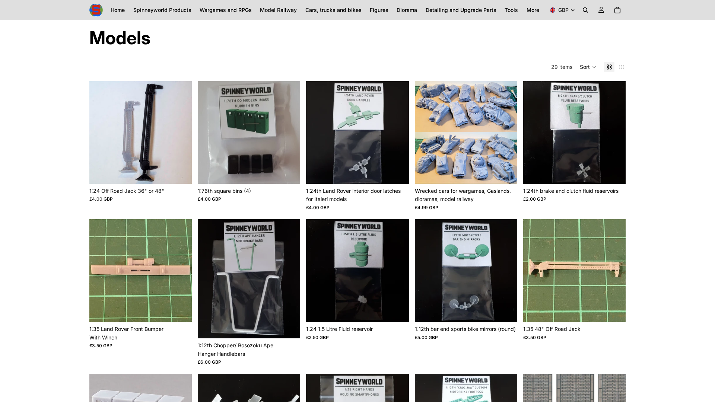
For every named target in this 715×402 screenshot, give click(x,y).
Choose (186, 172)
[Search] (585, 10)
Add (295, 172)
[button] (588, 67)
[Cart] (617, 10)
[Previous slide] (100, 132)
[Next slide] (180, 132)
